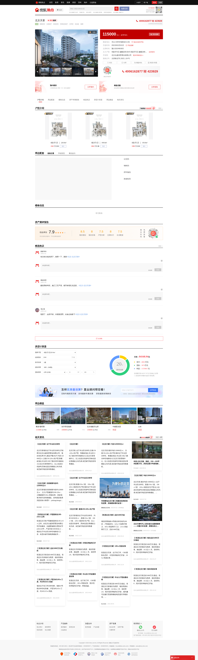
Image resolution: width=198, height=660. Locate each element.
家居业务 (72, 627)
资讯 (62, 2)
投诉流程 (39, 630)
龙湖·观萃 (88, 12)
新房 (56, 2)
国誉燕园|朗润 (107, 12)
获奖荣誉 (48, 627)
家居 (74, 2)
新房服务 (64, 627)
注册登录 (112, 630)
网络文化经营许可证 (133, 649)
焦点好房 (112, 627)
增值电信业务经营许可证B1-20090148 (69, 649)
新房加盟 (88, 627)
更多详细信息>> (138, 55)
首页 (51, 2)
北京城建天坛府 (73, 12)
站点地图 (48, 630)
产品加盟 (96, 627)
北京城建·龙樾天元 (118, 12)
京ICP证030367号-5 (87, 649)
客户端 (146, 2)
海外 (85, 2)
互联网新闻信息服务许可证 (101, 649)
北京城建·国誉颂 (97, 12)
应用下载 (120, 627)
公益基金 (93, 2)
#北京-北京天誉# (73, 257)
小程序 (138, 2)
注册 (160, 2)
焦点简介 (39, 627)
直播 (68, 2)
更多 (160, 108)
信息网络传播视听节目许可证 (119, 649)
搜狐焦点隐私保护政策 (134, 394)
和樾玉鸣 (81, 12)
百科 (79, 2)
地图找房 (124, 8)
